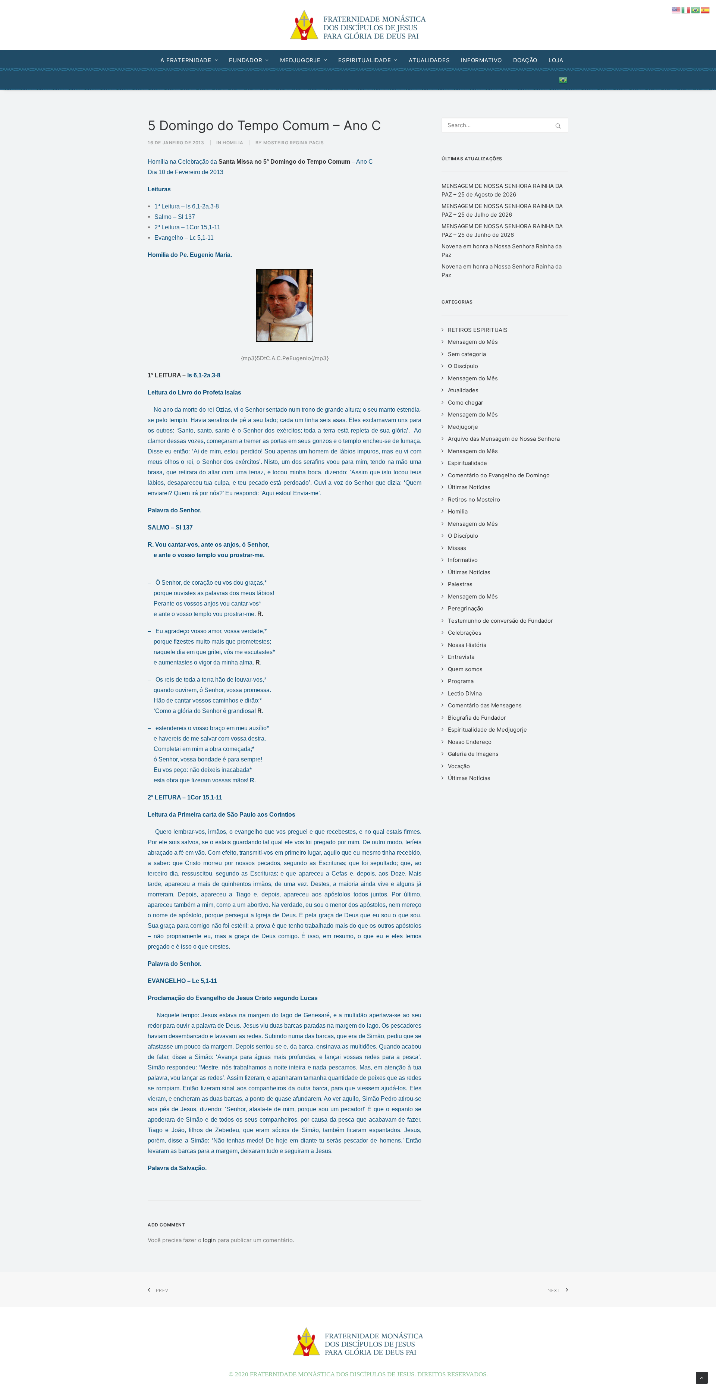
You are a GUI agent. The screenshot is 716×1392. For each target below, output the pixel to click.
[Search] (505, 125)
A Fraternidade (185, 60)
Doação (525, 60)
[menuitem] (191, 60)
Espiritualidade (364, 60)
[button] (558, 125)
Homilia (233, 142)
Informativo (481, 60)
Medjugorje (300, 60)
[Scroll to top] (702, 1377)
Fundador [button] (245, 60)
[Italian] (686, 9)
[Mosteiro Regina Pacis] (358, 25)
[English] (676, 9)
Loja (556, 60)
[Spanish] (705, 9)
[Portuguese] (561, 80)
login (209, 1240)
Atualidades (429, 60)
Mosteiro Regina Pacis (293, 142)
